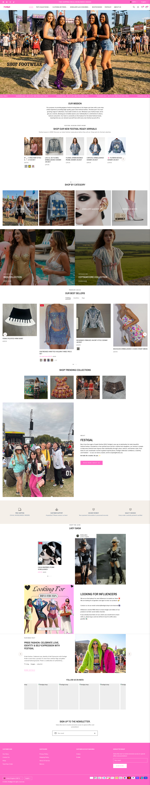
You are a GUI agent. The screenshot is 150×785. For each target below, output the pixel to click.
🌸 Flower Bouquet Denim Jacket (116, 159)
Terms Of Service (44, 760)
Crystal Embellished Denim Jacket (95, 159)
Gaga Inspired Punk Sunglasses (46, 568)
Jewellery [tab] (76, 298)
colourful (39, 664)
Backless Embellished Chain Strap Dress (130, 349)
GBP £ (134, 2)
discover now (86, 625)
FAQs (4, 760)
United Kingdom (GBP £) (13, 778)
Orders (78, 754)
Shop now (7, 281)
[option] (19, 325)
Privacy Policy (43, 754)
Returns (41, 764)
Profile (78, 757)
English (143, 2)
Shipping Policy (44, 757)
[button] (134, 7)
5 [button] (84, 90)
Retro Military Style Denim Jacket (32, 159)
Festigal (10, 781)
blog (27, 664)
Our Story (6, 754)
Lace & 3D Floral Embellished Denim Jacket (53, 160)
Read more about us (91, 462)
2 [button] (70, 90)
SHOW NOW (82, 281)
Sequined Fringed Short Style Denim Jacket (91, 341)
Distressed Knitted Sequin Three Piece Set (55, 352)
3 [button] (75, 90)
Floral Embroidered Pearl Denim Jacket (74, 159)
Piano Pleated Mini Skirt (13, 338)
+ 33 (55, 360)
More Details (29, 670)
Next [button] (123, 159)
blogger (33, 664)
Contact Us (6, 757)
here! (65, 515)
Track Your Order (8, 764)
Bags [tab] (83, 298)
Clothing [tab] (68, 298)
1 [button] (66, 90)
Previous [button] (27, 159)
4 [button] (80, 90)
